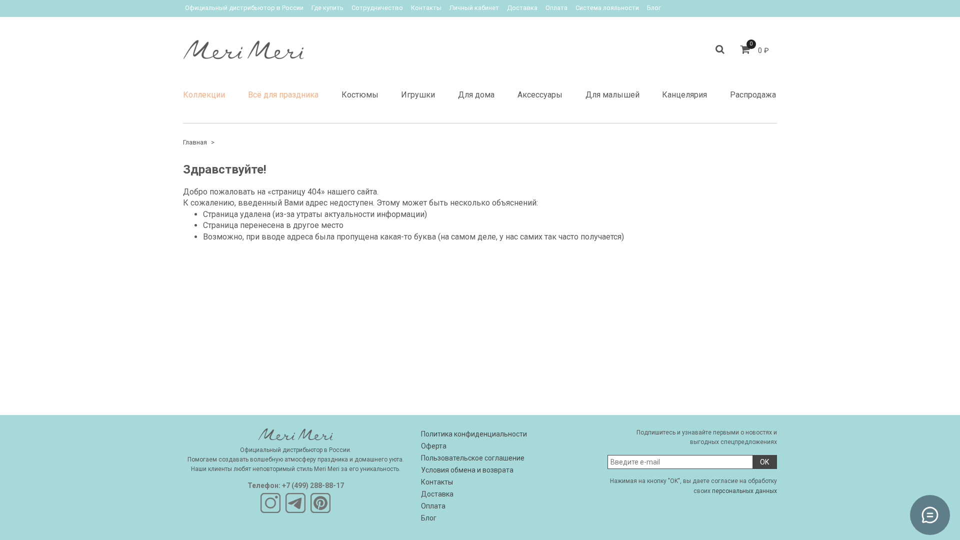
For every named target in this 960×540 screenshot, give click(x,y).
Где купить (328, 8)
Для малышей (613, 95)
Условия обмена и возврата (467, 470)
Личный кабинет (474, 8)
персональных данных (744, 491)
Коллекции (204, 95)
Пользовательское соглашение (472, 458)
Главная (195, 142)
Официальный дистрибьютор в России (244, 8)
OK (764, 462)
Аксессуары (540, 95)
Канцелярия (684, 95)
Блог (654, 8)
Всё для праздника (283, 95)
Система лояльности (607, 8)
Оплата (557, 8)
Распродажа (753, 95)
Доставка (522, 8)
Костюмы (360, 95)
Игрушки (418, 95)
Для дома (476, 95)
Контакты (426, 8)
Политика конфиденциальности (474, 434)
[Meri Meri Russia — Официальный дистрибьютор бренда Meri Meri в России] (243, 47)
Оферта (433, 446)
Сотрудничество (377, 8)
